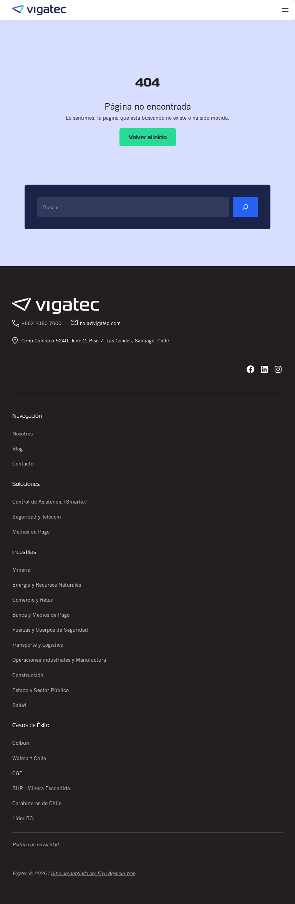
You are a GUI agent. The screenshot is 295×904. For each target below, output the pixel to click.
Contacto (22, 463)
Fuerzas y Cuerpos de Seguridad (50, 629)
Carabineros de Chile (36, 803)
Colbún (20, 742)
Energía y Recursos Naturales (46, 584)
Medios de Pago (31, 531)
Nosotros (22, 433)
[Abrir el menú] (285, 10)
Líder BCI (23, 818)
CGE (17, 773)
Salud (19, 705)
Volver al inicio (148, 137)
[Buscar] (245, 207)
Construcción (27, 675)
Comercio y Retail (33, 599)
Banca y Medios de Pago (41, 614)
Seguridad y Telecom (36, 516)
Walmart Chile (29, 758)
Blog (17, 448)
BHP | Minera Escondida (41, 788)
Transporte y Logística (37, 644)
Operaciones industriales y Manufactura (59, 659)
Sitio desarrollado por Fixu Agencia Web (93, 873)
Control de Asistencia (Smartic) (49, 501)
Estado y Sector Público (40, 690)
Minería (21, 569)
